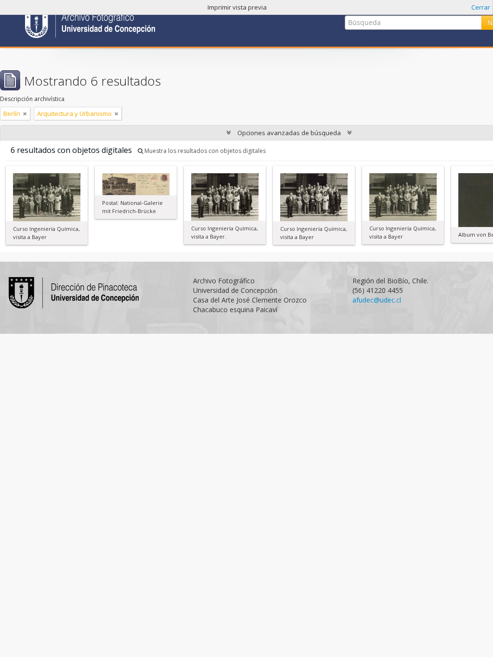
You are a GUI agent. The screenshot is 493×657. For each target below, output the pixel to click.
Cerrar (480, 7)
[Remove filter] (25, 113)
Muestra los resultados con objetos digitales (204, 151)
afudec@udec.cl (376, 299)
